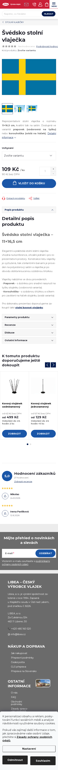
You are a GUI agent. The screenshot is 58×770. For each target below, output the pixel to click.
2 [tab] (30, 444)
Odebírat (45, 553)
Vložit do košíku (31, 183)
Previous (47, 364)
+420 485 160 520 (21, 628)
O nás (14, 692)
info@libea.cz (18, 634)
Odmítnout (15, 759)
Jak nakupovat (19, 653)
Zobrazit (14, 433)
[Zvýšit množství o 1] (53, 169)
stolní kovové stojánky (29, 307)
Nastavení (29, 748)
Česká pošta (18, 662)
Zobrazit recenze (23, 481)
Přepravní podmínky (22, 657)
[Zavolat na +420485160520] (34, 4)
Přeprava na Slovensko (24, 671)
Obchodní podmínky (16, 703)
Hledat (48, 14)
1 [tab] (27, 444)
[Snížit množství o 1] (53, 173)
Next (53, 364)
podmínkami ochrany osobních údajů (26, 563)
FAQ (13, 697)
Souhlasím (43, 760)
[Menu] (53, 4)
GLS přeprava (18, 666)
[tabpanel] (14, 405)
